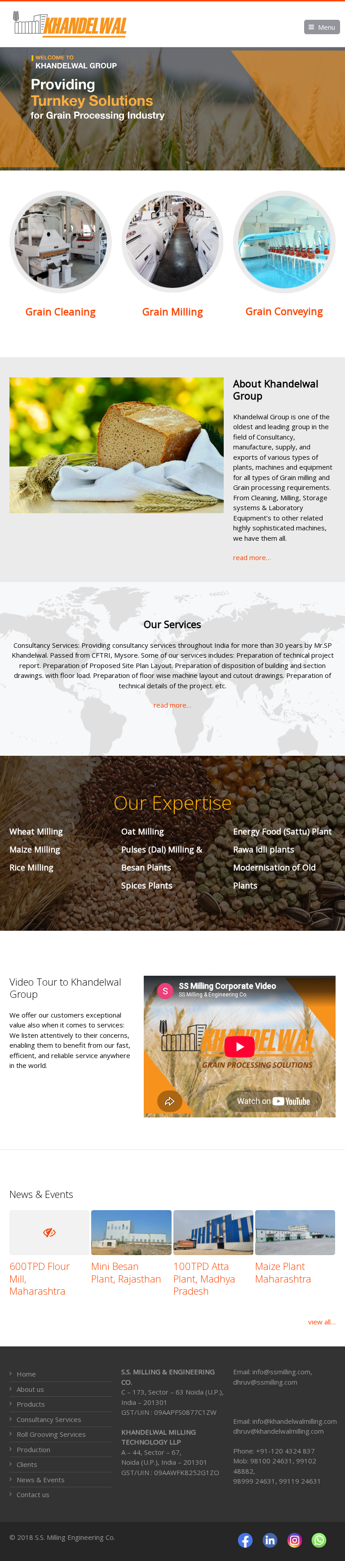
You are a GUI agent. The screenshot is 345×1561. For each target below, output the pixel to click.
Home (26, 1373)
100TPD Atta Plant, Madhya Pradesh (204, 1278)
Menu (326, 26)
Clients (27, 1464)
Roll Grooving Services (51, 1434)
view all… (322, 1321)
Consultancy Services (49, 1419)
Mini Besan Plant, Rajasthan (126, 1272)
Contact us (33, 1494)
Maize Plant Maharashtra (283, 1272)
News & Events (41, 1479)
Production (33, 1449)
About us (30, 1389)
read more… (252, 557)
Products (31, 1404)
